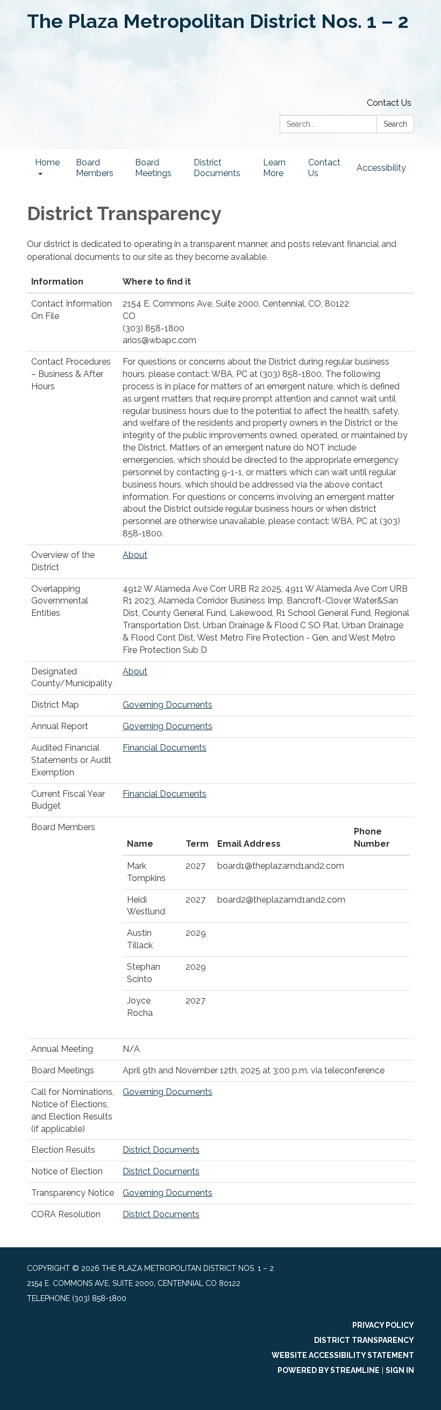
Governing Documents (167, 705)
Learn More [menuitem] (274, 167)
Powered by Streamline (329, 1370)
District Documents (161, 1150)
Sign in (400, 1370)
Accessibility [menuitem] (381, 168)
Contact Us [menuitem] (324, 167)
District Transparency (364, 1340)
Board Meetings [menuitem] (153, 167)
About (135, 555)
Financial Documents (165, 748)
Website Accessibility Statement (343, 1355)
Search (395, 124)
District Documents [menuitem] (217, 167)
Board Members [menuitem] (94, 167)
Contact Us (389, 103)
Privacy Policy (383, 1325)
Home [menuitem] (47, 162)
